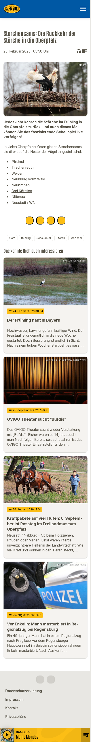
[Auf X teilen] (40, 220)
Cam (12, 238)
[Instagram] (50, 679)
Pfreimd (17, 161)
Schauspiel (43, 238)
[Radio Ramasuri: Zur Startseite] (40, 8)
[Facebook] (40, 679)
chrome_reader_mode (84, 51)
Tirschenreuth (22, 167)
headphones (78, 51)
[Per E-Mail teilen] (61, 220)
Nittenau (18, 196)
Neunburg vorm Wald (28, 179)
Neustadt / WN (23, 202)
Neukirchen (20, 185)
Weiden (17, 173)
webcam (76, 238)
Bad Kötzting (21, 191)
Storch (61, 238)
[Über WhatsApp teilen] (50, 220)
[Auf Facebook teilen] (29, 220)
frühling (26, 238)
